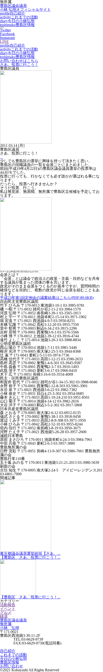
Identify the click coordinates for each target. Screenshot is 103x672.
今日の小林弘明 (17, 21)
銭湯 (4, 616)
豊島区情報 (17, 25)
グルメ (5, 612)
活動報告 (7, 605)
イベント (7, 609)
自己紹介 (12, 13)
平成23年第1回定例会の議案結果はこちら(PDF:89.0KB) (47, 298)
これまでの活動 (19, 17)
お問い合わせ (11, 666)
